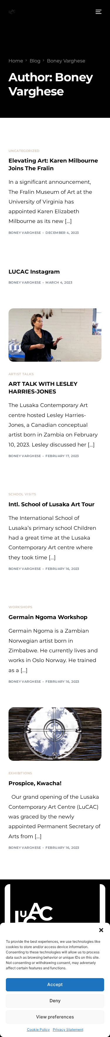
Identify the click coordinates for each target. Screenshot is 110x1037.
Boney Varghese (25, 233)
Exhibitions (20, 773)
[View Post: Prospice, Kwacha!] (55, 734)
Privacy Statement (68, 1029)
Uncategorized (24, 151)
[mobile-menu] (97, 11)
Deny (55, 1000)
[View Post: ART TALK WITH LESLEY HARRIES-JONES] (55, 335)
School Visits (22, 494)
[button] (101, 930)
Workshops (21, 607)
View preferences (55, 1017)
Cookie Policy (38, 1029)
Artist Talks (21, 374)
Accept (55, 984)
